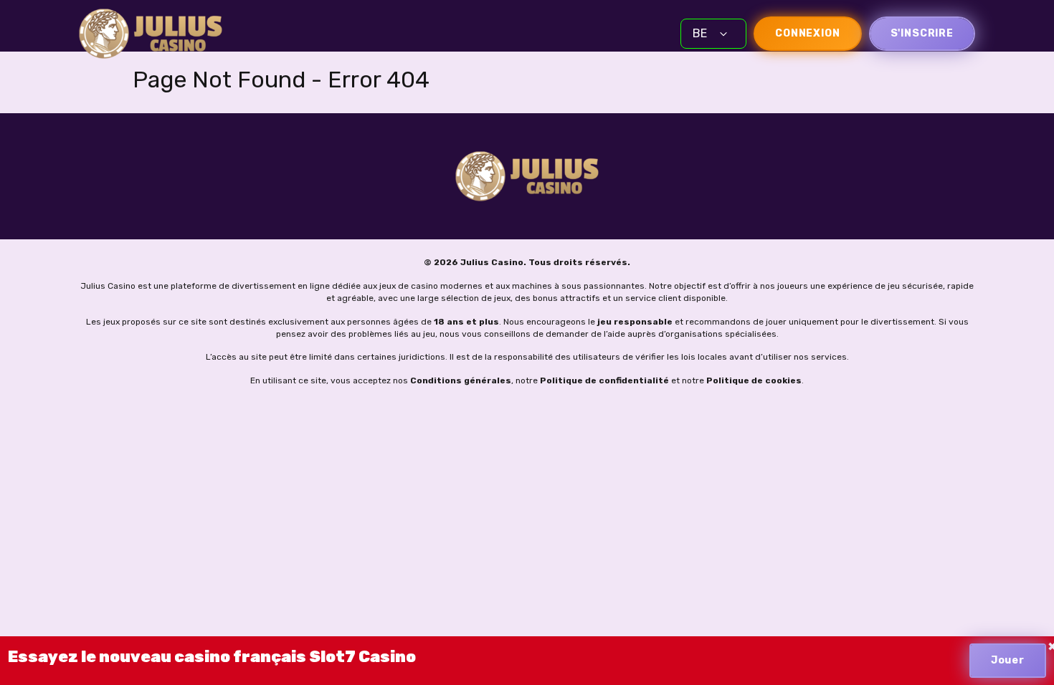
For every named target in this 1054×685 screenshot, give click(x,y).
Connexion (807, 33)
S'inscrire (922, 33)
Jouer (1008, 660)
